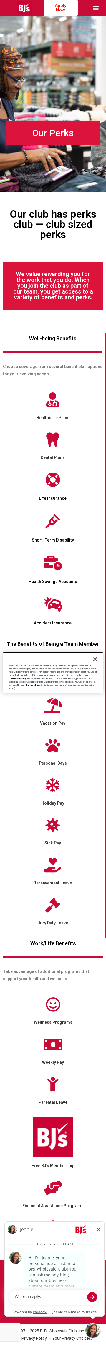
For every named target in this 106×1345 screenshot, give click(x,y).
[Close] (95, 659)
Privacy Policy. (18, 678)
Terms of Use (33, 685)
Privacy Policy (35, 1338)
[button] (96, 8)
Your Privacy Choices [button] (71, 1338)
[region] (53, 672)
